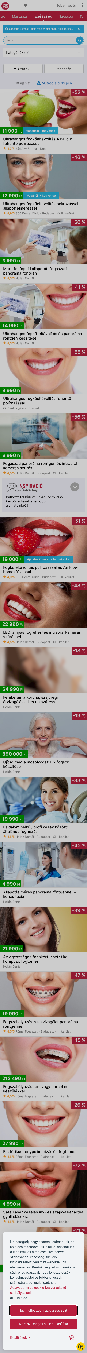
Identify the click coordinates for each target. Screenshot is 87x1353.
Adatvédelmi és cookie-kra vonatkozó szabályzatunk (38, 1290)
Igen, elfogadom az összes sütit (43, 1310)
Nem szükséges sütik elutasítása (43, 1324)
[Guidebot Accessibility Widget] (80, 1346)
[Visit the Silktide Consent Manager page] (72, 1338)
